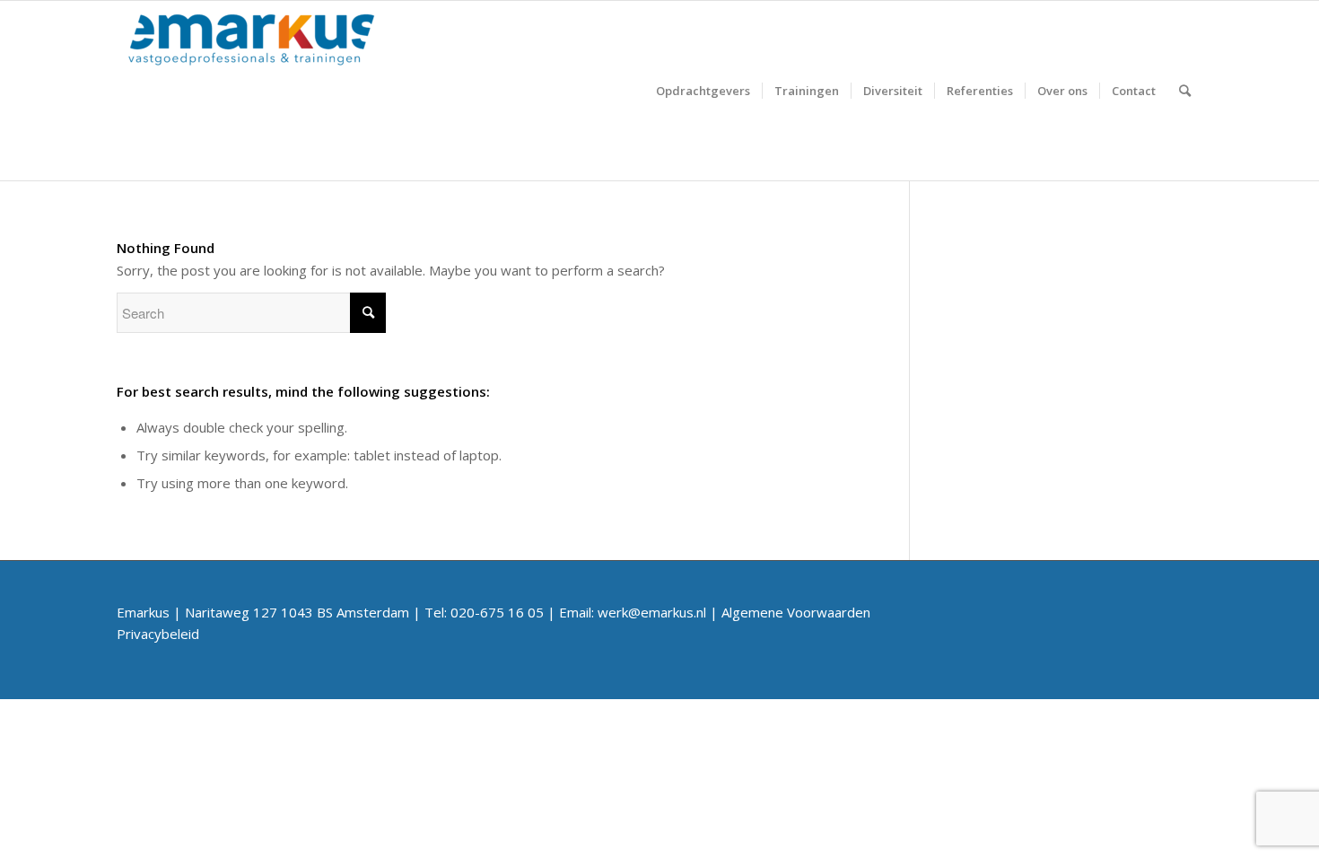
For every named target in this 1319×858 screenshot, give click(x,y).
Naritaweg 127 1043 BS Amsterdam (297, 612)
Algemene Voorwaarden (795, 612)
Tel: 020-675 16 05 (484, 612)
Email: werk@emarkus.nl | (640, 612)
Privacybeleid (158, 634)
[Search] (1184, 90)
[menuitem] (703, 90)
